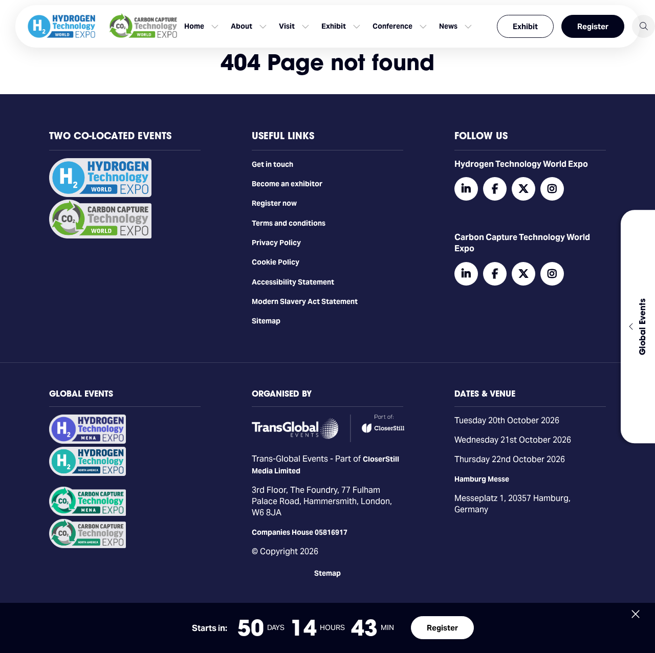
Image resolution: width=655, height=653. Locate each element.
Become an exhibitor (287, 183)
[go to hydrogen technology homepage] (61, 26)
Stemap (327, 573)
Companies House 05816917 (299, 532)
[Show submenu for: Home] (215, 26)
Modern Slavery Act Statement (305, 301)
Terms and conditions (288, 223)
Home (194, 26)
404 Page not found (327, 62)
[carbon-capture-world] (100, 236)
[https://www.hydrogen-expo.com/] (87, 473)
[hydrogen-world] (100, 194)
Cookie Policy (275, 262)
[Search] (643, 26)
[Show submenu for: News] (468, 26)
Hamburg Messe (481, 479)
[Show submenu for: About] (263, 26)
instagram (552, 189)
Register (592, 26)
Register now (274, 203)
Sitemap (266, 320)
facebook (495, 189)
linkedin (466, 189)
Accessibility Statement (293, 282)
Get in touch (272, 164)
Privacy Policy (276, 242)
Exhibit (525, 26)
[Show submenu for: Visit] (305, 26)
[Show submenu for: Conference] (423, 26)
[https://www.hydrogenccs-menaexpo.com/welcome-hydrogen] (87, 441)
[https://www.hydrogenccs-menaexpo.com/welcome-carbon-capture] (87, 513)
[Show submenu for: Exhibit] (356, 26)
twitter (523, 189)
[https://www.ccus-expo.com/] (87, 545)
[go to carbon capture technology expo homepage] (143, 26)
